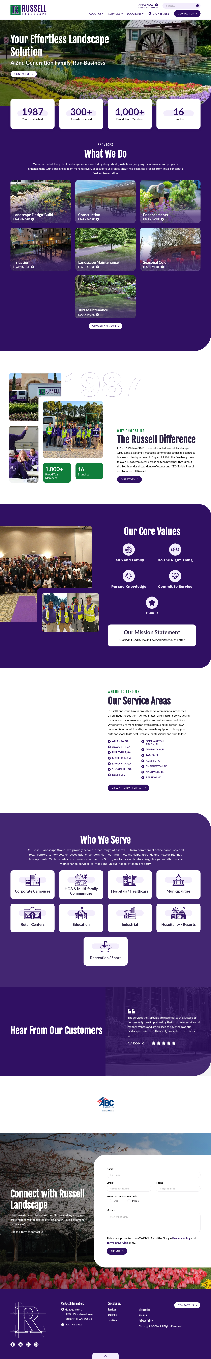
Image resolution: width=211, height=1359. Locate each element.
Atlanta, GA (120, 741)
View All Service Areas (127, 787)
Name (111, 1169)
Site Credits (144, 1309)
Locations (112, 1320)
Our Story (128, 479)
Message (111, 1210)
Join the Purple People (148, 6)
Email (110, 1182)
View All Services (104, 326)
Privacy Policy (181, 1238)
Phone (160, 1182)
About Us (112, 1315)
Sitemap (143, 1315)
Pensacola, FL (155, 749)
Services (112, 1309)
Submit (115, 1251)
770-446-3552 (161, 13)
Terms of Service (117, 1242)
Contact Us (186, 13)
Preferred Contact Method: (122, 1196)
